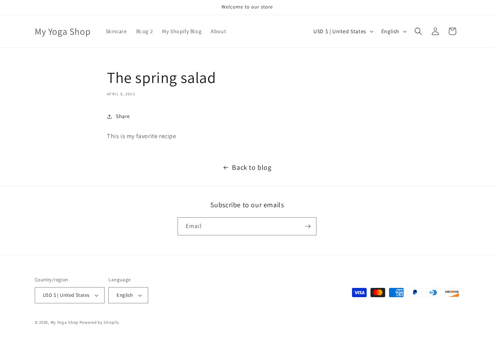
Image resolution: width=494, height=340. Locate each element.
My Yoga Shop (64, 322)
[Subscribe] (307, 226)
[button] (418, 31)
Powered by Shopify (99, 322)
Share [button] (123, 116)
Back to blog (251, 167)
